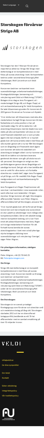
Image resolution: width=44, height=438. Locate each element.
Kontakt (5, 378)
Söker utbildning (9, 385)
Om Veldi (6, 373)
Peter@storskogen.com (14, 258)
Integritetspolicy (9, 390)
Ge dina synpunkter (10, 365)
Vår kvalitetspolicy (10, 395)
